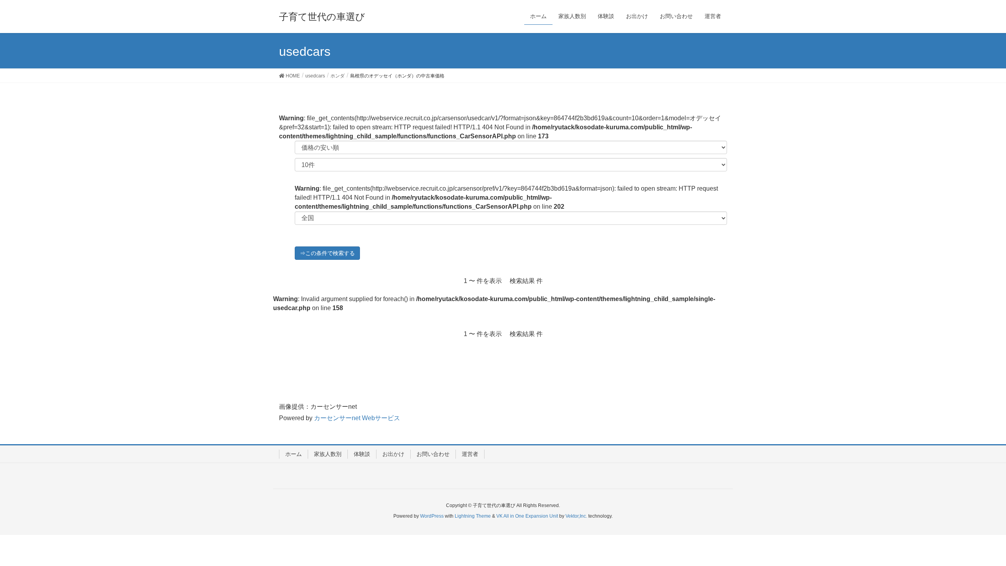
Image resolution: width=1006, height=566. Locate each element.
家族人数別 (327, 454)
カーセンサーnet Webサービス (357, 418)
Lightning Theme (473, 516)
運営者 (470, 454)
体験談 (362, 454)
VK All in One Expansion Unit (527, 516)
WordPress (432, 516)
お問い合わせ (433, 454)
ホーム (293, 454)
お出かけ (393, 454)
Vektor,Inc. (576, 516)
